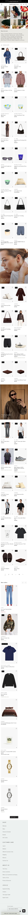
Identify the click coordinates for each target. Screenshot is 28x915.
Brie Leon (16, 65)
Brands (4, 834)
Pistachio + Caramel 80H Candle (8, 751)
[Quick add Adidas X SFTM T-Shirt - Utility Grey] (12, 463)
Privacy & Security (7, 880)
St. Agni (16, 138)
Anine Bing (3, 65)
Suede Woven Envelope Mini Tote (20, 141)
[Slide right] (25, 582)
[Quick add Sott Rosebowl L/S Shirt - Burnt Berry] (26, 86)
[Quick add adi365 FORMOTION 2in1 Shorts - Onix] (26, 237)
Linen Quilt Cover (5, 494)
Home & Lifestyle (7, 831)
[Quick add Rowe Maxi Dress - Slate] (12, 136)
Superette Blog (6, 888)
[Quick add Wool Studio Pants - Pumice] (12, 437)
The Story (5, 868)
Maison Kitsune (17, 164)
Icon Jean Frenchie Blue (6, 609)
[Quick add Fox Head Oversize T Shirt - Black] (26, 540)
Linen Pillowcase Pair (5, 305)
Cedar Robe (17, 305)
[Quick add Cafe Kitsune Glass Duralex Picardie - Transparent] (12, 540)
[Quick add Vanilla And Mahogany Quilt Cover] (16, 719)
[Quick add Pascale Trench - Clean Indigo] (12, 62)
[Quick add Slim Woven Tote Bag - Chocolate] (12, 325)
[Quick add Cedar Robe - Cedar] (26, 301)
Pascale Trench (4, 66)
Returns (4, 857)
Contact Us (5, 860)
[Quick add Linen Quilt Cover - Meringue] (12, 490)
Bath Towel (16, 568)
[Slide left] (22, 582)
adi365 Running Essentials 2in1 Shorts (7, 354)
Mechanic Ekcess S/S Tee (6, 90)
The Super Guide (6, 894)
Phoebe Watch (4, 780)
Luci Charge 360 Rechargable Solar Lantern (7, 242)
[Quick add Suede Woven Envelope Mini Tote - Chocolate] (26, 136)
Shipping (4, 854)
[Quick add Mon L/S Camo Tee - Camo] (16, 634)
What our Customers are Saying (10, 874)
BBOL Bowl (3, 115)
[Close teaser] (20, 911)
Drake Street (4, 692)
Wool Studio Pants (5, 441)
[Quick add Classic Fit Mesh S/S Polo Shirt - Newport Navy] (16, 662)
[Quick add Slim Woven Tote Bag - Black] (26, 212)
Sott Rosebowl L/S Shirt (19, 90)
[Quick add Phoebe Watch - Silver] (16, 805)
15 (19, 574)
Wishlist (4, 848)
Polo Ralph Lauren (5, 665)
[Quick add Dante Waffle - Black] (16, 690)
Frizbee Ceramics (5, 113)
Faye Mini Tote (17, 66)
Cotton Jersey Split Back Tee (19, 442)
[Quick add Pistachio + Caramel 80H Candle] (16, 747)
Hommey (16, 189)
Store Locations (6, 871)
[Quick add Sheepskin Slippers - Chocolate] (12, 564)
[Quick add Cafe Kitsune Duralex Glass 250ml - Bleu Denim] (26, 162)
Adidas (15, 240)
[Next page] (22, 574)
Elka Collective (4, 138)
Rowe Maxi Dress (4, 140)
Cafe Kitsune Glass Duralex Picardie (7, 544)
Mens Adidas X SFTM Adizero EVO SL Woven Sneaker (19, 468)
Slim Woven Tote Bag (19, 215)
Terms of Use (6, 877)
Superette (3, 636)
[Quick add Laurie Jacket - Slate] (26, 325)
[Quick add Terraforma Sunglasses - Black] (12, 162)
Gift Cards (5, 837)
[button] (21, 4)
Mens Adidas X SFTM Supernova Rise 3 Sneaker (20, 354)
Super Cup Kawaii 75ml (19, 115)
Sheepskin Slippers (5, 568)
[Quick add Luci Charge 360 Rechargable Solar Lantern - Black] (12, 237)
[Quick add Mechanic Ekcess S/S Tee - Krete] (12, 86)
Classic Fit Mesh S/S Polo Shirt (7, 666)
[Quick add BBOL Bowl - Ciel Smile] (12, 111)
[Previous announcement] (2, 1)
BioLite (2, 240)
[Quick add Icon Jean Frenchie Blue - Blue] (16, 605)
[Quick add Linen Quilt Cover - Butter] (26, 187)
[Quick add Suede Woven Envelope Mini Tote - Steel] (12, 212)
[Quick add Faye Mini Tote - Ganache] (26, 62)
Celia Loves (3, 750)
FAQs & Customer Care (8, 851)
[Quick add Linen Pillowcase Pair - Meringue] (12, 301)
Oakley (2, 164)
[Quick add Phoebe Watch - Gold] (16, 776)
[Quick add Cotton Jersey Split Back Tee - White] (26, 437)
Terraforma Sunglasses (6, 166)
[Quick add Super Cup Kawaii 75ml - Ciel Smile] (26, 111)
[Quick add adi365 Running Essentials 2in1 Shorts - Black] (12, 350)
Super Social (5, 897)
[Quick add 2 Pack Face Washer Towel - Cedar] (26, 376)
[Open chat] (23, 910)
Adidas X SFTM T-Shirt (6, 467)
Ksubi (2, 607)
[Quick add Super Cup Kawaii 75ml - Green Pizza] (12, 187)
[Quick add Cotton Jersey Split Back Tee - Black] (26, 514)
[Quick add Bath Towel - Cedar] (26, 564)
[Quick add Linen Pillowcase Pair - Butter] (26, 490)
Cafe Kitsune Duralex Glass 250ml (20, 167)
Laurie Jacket (17, 329)
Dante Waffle (4, 694)
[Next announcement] (25, 1)
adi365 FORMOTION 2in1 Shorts (19, 242)
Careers (4, 891)
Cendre (2, 807)
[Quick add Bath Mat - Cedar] (12, 376)
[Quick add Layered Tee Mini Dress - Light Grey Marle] (12, 514)
